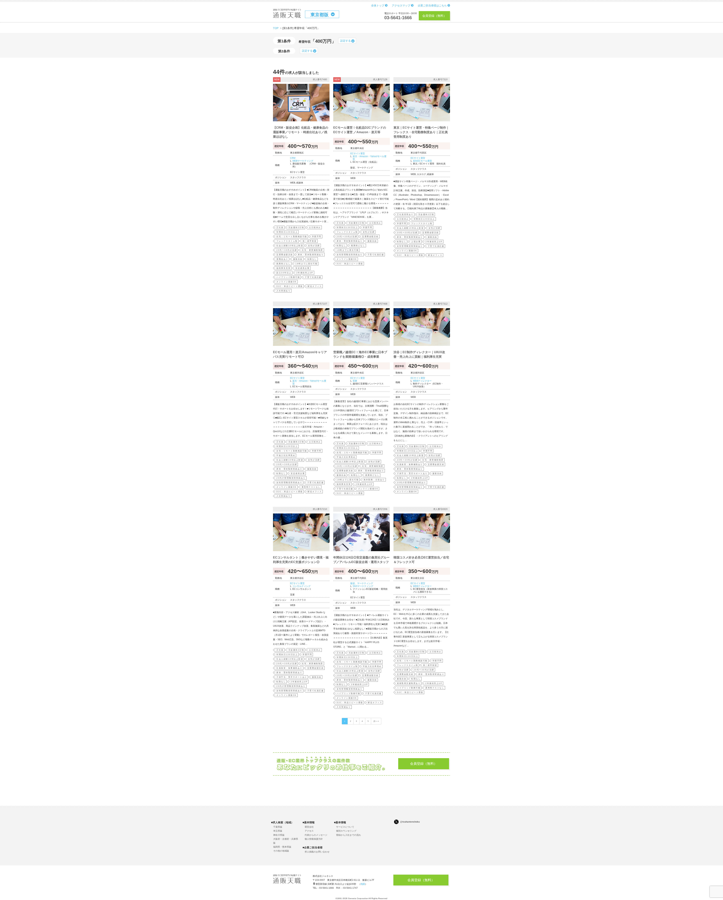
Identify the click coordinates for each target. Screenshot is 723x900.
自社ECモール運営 (422, 161)
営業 (355, 381)
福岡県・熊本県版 (282, 847)
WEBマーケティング (302, 161)
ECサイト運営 (357, 153)
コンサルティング (301, 586)
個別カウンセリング (346, 831)
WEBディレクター (422, 381)
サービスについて (345, 827)
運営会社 (309, 827)
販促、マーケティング (361, 583)
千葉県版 (277, 827)
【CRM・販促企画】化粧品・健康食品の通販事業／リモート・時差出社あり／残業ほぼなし (300, 132)
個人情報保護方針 (314, 839)
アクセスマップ (401, 5)
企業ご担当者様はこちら (433, 5)
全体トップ (378, 5)
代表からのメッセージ (316, 835)
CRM (292, 158)
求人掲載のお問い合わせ (317, 851)
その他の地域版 (281, 851)
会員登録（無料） (434, 15)
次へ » (376, 721)
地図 (363, 884)
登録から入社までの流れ (348, 835)
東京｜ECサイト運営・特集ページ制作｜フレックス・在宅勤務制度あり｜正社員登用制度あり (421, 132)
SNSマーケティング (363, 586)
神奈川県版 (278, 835)
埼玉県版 (277, 831)
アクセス (309, 831)
